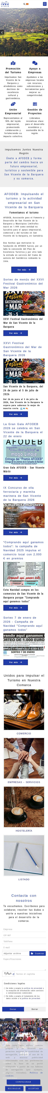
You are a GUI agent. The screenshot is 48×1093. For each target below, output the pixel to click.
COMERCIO (24, 733)
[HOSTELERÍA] (24, 807)
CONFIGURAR (23, 1082)
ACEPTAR (33, 1088)
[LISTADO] (24, 855)
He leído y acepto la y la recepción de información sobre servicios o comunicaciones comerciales (25, 990)
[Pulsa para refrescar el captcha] (13, 974)
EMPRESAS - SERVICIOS (24, 782)
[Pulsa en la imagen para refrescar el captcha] (8, 974)
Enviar (13, 1009)
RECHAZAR (14, 1088)
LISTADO (24, 879)
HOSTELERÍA (24, 831)
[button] (45, 4)
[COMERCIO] (24, 709)
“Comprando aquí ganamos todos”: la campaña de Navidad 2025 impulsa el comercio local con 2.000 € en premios (23, 550)
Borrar (35, 1009)
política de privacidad (33, 988)
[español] (27, 4)
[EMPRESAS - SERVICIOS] (24, 758)
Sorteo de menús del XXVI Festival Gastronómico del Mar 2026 (23, 283)
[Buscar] (24, 4)
